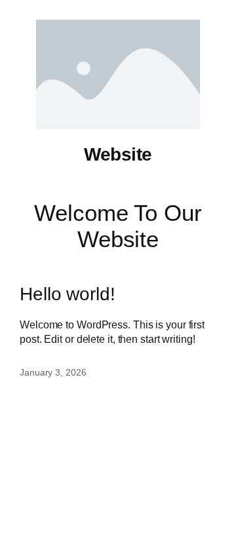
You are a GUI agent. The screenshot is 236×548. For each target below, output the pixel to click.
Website (118, 154)
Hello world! (67, 294)
